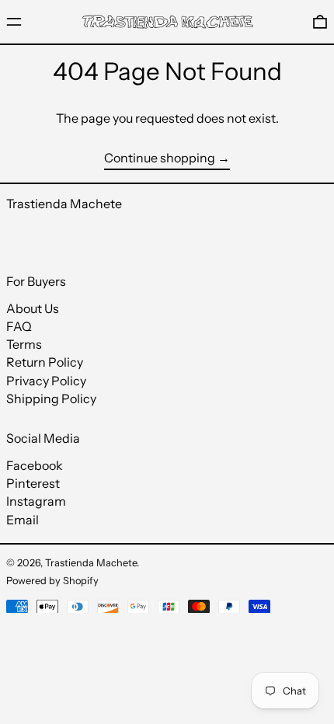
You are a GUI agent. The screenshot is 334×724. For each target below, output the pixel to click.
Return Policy (44, 362)
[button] (320, 21)
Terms (24, 344)
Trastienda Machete (64, 203)
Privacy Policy (46, 380)
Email (22, 520)
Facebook (34, 465)
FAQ (19, 326)
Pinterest (33, 483)
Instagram (36, 501)
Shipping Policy (51, 398)
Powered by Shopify (52, 581)
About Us (32, 308)
